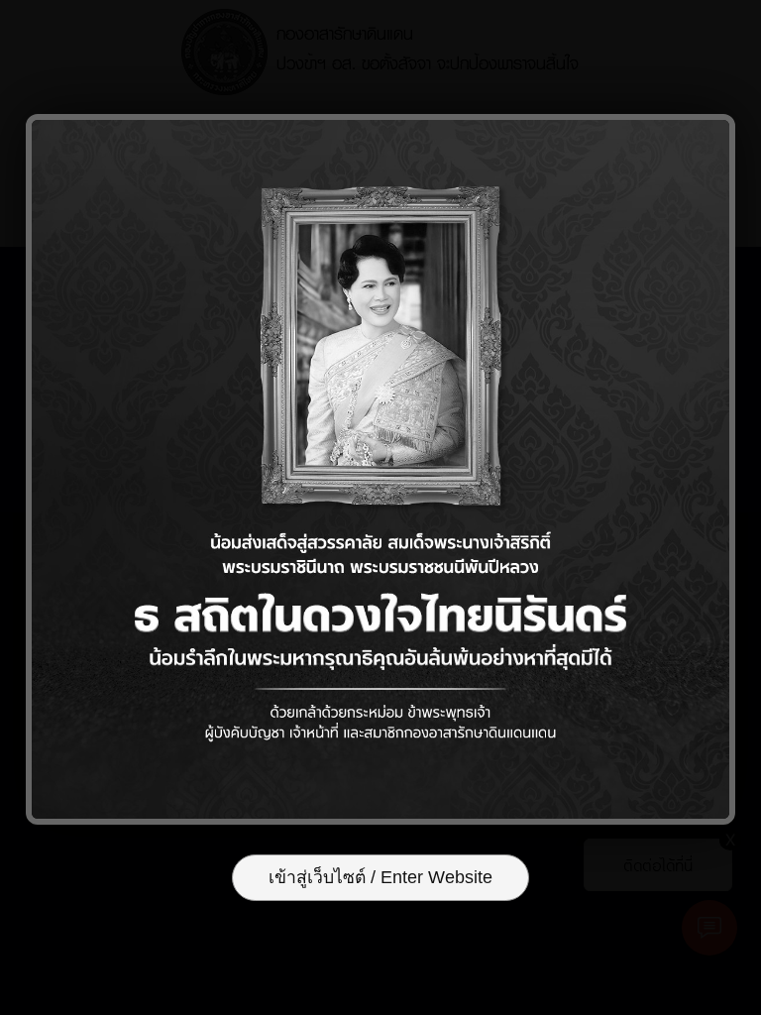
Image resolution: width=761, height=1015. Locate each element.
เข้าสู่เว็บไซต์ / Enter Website (380, 877)
